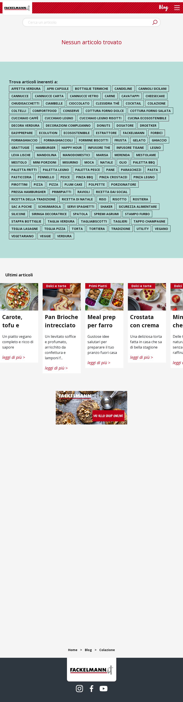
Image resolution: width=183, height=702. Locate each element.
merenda (122, 155)
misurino (70, 162)
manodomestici (76, 155)
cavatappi (130, 96)
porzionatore (123, 184)
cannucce (20, 96)
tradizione (120, 229)
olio (123, 162)
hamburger (45, 147)
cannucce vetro (84, 96)
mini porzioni (44, 162)
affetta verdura (26, 88)
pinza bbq (84, 177)
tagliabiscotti (94, 221)
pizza (38, 184)
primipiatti (61, 192)
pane (110, 170)
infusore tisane (130, 147)
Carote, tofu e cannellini (16, 325)
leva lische (21, 155)
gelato (139, 140)
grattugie (20, 147)
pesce (65, 177)
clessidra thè (107, 103)
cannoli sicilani (152, 88)
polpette (97, 184)
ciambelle (54, 103)
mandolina (46, 155)
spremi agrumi (106, 214)
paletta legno (56, 170)
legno (155, 147)
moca (89, 162)
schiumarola (49, 206)
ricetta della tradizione (33, 199)
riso (102, 199)
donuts (103, 125)
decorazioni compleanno (68, 125)
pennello (46, 177)
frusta (120, 140)
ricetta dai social (112, 192)
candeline (123, 88)
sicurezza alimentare (138, 206)
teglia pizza (54, 229)
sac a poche (21, 206)
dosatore (125, 125)
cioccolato (79, 103)
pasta (153, 170)
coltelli (18, 111)
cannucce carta (49, 96)
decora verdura (25, 125)
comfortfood (44, 111)
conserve (71, 111)
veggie (45, 236)
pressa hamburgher (28, 192)
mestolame (146, 155)
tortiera (97, 229)
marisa (102, 155)
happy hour (72, 147)
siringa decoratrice (49, 214)
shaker (106, 206)
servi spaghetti (80, 206)
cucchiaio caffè (24, 118)
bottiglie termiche (91, 88)
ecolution (48, 133)
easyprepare (22, 133)
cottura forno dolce (104, 111)
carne (110, 96)
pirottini (19, 184)
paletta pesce (87, 170)
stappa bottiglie (26, 221)
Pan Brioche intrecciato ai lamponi (61, 325)
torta (77, 229)
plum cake (73, 184)
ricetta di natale (77, 199)
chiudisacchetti (25, 103)
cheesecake (155, 96)
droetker (148, 125)
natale (106, 162)
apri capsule (58, 88)
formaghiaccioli (58, 140)
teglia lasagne (24, 229)
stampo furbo (137, 214)
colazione (157, 103)
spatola (80, 214)
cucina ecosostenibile (147, 118)
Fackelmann (133, 133)
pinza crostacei (113, 177)
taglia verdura (61, 221)
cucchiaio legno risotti (100, 118)
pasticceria (21, 177)
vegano (161, 229)
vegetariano (22, 236)
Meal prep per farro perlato (101, 325)
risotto (119, 199)
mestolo (19, 162)
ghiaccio (159, 140)
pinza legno (144, 177)
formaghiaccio (24, 140)
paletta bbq (144, 162)
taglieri (120, 221)
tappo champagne (149, 221)
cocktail (133, 103)
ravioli (83, 192)
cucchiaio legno (59, 118)
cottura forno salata (150, 111)
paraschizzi (131, 170)
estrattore (106, 133)
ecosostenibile (77, 133)
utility (143, 229)
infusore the (99, 147)
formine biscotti (93, 140)
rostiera (140, 199)
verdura (64, 236)
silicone (18, 214)
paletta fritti (24, 170)
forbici (156, 133)
